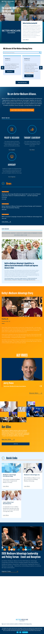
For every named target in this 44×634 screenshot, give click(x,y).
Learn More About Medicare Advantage (22, 110)
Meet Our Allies (6, 439)
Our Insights (12, 149)
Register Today (6, 571)
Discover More (33, 393)
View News (5, 221)
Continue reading (10, 72)
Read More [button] (9, 75)
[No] (42, 630)
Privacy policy (25, 632)
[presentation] (2, 67)
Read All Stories (22, 82)
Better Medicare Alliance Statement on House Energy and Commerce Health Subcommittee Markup (22, 206)
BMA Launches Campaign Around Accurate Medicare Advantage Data (22, 216)
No (20, 632)
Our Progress (11, 176)
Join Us (16, 443)
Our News (32, 149)
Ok (17, 632)
